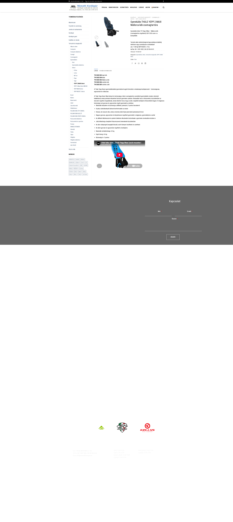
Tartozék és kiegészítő (75, 43)
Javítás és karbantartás (75, 29)
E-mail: (189, 211)
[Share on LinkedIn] (145, 63)
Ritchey (71, 171)
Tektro (74, 174)
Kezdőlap (133, 17)
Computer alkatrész (75, 52)
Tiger (75, 81)
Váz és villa (72, 149)
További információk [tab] (105, 70)
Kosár (71, 95)
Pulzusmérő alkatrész (76, 119)
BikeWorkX (71, 162)
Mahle (70, 168)
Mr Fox (75, 75)
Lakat (71, 103)
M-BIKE (86, 165)
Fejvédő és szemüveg (75, 26)
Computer (73, 49)
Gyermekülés (73, 60)
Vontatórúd (73, 142)
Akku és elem (73, 46)
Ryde (75, 171)
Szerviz (141, 7)
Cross (82, 162)
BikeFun (82, 159)
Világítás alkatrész (75, 140)
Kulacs (72, 98)
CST (86, 162)
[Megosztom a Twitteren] (135, 63)
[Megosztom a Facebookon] (132, 63)
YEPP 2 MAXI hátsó (79, 83)
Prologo (81, 168)
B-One (75, 70)
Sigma (84, 171)
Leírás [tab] (96, 70)
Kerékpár (71, 33)
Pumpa (72, 124)
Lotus (75, 73)
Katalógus (133, 7)
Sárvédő (72, 129)
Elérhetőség (124, 7)
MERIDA (75, 168)
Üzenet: (175, 219)
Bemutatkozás (113, 7)
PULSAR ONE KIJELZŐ (76, 113)
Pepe (75, 78)
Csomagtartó (73, 57)
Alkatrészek (72, 22)
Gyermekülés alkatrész (78, 65)
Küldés (173, 237)
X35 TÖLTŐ (73, 145)
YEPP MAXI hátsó (78, 89)
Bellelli (77, 159)
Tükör (71, 134)
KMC (81, 165)
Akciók (147, 7)
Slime (70, 174)
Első (73, 62)
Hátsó (73, 67)
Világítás (72, 137)
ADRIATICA (71, 159)
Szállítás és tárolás (74, 40)
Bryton (77, 162)
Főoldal (104, 7)
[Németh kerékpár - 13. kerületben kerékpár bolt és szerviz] (83, 7)
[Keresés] (163, 7)
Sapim (79, 171)
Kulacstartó (73, 100)
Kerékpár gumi (73, 36)
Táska (71, 132)
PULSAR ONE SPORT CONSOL (78, 116)
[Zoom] (96, 37)
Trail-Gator (84, 174)
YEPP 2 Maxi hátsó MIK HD (80, 86)
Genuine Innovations (74, 165)
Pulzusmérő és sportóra (76, 121)
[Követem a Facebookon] (163, 1)
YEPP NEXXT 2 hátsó (79, 91)
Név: (160, 211)
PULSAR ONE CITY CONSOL (77, 111)
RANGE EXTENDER (75, 127)
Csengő (72, 54)
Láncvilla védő (74, 105)
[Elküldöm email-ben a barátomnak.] (138, 63)
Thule (79, 174)
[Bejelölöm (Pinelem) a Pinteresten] (142, 63)
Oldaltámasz (73, 108)
